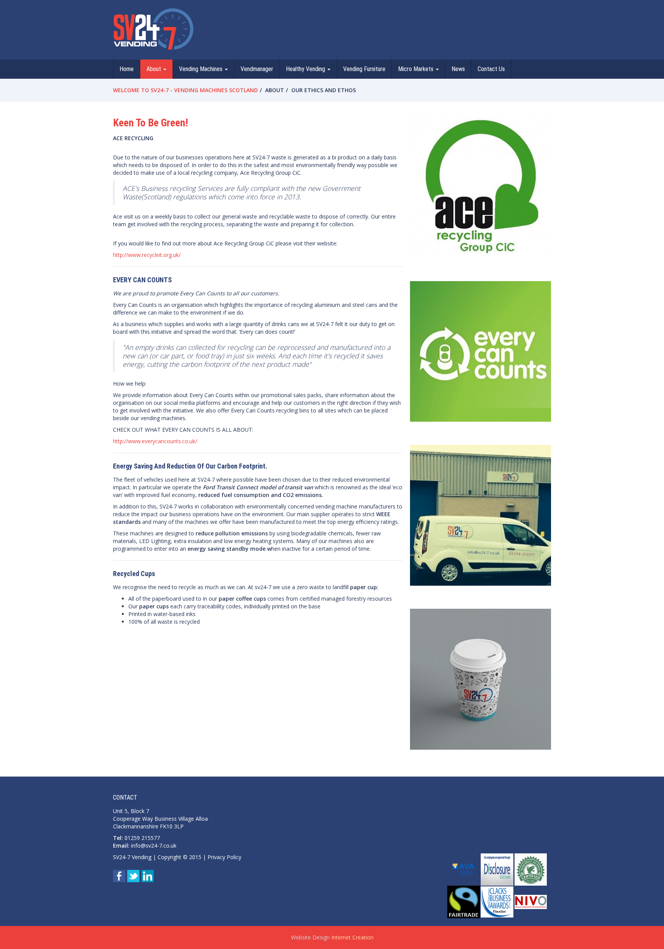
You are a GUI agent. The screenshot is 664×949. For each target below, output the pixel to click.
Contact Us (491, 69)
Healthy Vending (306, 69)
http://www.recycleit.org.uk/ (147, 254)
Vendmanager (257, 69)
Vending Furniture (364, 69)
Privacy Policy (224, 857)
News (458, 69)
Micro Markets (416, 69)
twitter (133, 876)
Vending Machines (201, 69)
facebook (119, 876)
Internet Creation (352, 937)
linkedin (147, 876)
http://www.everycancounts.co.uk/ (155, 441)
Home (127, 69)
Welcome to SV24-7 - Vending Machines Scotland (185, 90)
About (154, 69)
